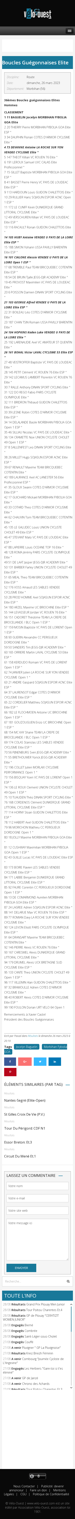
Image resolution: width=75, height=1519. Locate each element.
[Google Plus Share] (25, 1061)
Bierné (29, 1325)
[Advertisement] (37, 1431)
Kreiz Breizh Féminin (39, 1353)
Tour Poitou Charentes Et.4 (44, 1310)
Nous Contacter (24, 1486)
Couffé (29, 1342)
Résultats (33, 1036)
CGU (23, 1494)
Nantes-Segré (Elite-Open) (24, 1100)
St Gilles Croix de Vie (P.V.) (24, 1114)
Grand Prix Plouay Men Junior (45, 1304)
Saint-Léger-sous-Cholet (41, 1336)
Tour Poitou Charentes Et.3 (44, 1389)
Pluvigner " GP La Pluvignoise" (41, 1348)
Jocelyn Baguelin (26, 1047)
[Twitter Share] (40, 1061)
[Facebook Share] (10, 1061)
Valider (68, 1281)
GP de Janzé (30, 1378)
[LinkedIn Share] (55, 1061)
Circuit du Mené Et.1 (20, 1156)
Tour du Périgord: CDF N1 (24, 1128)
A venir (16, 1348)
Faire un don (38, 1490)
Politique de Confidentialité (50, 1494)
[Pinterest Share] (10, 1072)
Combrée (31, 1331)
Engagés (17, 1325)
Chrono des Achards (36, 1384)
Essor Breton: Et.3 (18, 1142)
